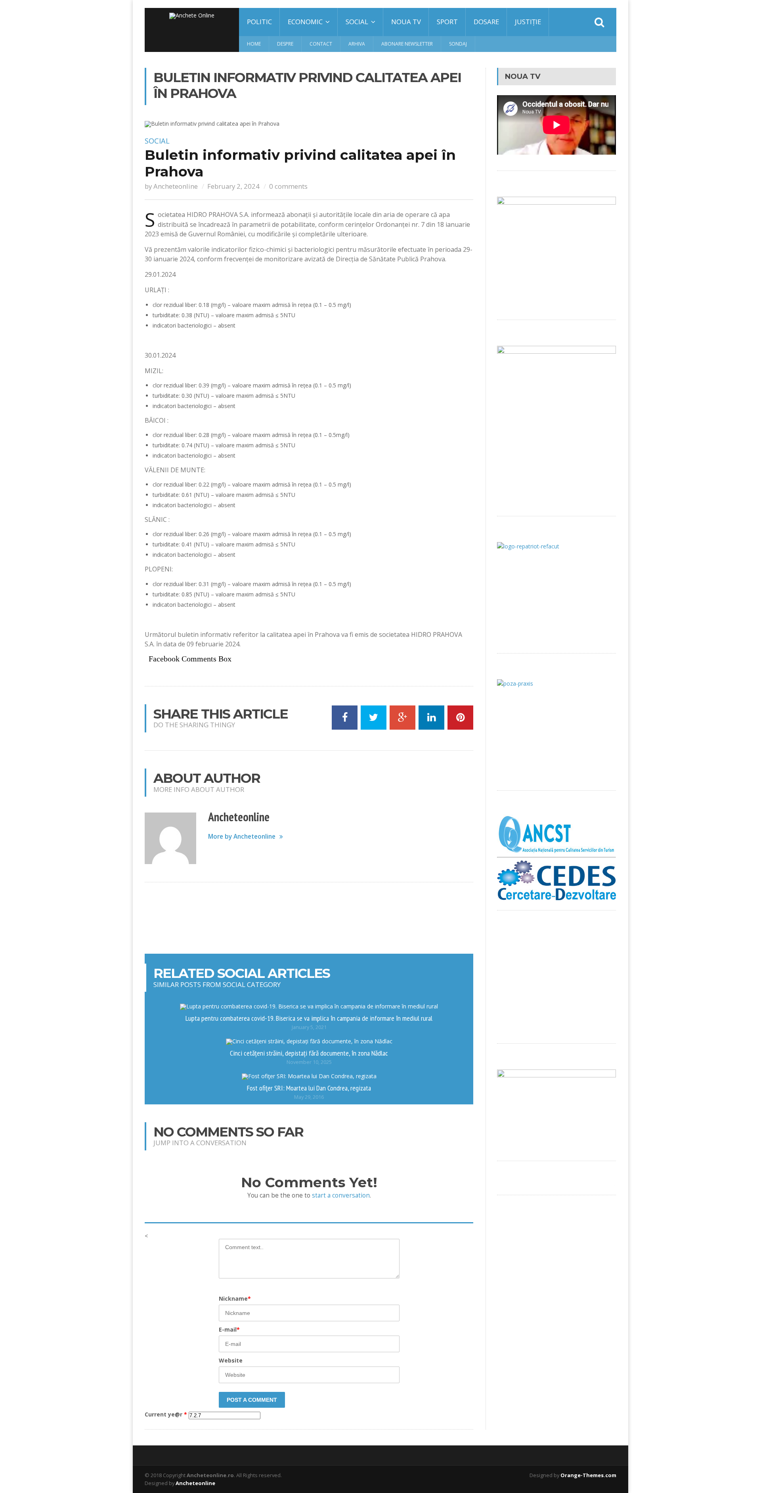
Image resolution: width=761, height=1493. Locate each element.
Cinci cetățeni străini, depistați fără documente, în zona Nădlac (309, 1053)
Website (231, 1360)
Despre (285, 43)
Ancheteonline (175, 186)
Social (157, 141)
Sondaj (458, 43)
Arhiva (356, 43)
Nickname (235, 1298)
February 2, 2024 (233, 186)
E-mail (229, 1329)
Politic (259, 21)
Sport (447, 21)
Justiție (528, 21)
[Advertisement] (309, 918)
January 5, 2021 (309, 1027)
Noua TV (406, 21)
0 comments (288, 186)
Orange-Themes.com (588, 1475)
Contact (321, 43)
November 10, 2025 (309, 1062)
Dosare (486, 21)
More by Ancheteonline (241, 836)
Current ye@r (166, 1414)
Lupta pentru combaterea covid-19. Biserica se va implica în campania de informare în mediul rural (308, 1018)
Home (254, 43)
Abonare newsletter (407, 43)
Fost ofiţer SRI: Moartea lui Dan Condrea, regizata (309, 1087)
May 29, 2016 (309, 1097)
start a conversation (341, 1195)
